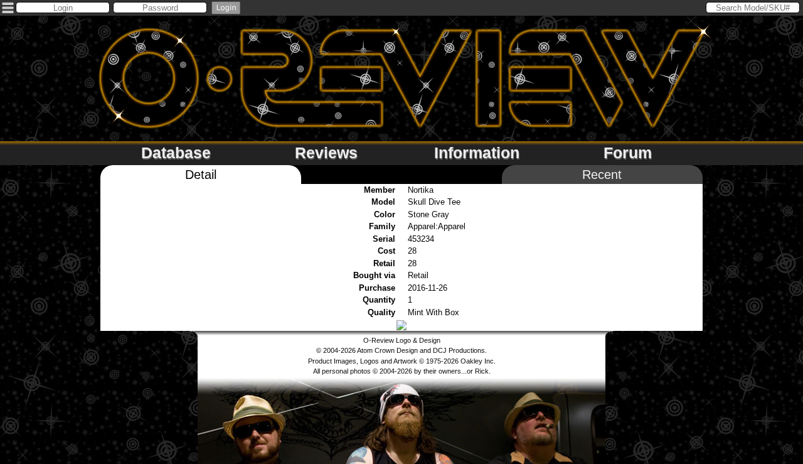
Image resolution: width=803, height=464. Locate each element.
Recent (602, 174)
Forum (628, 152)
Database (176, 152)
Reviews (326, 152)
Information (476, 152)
